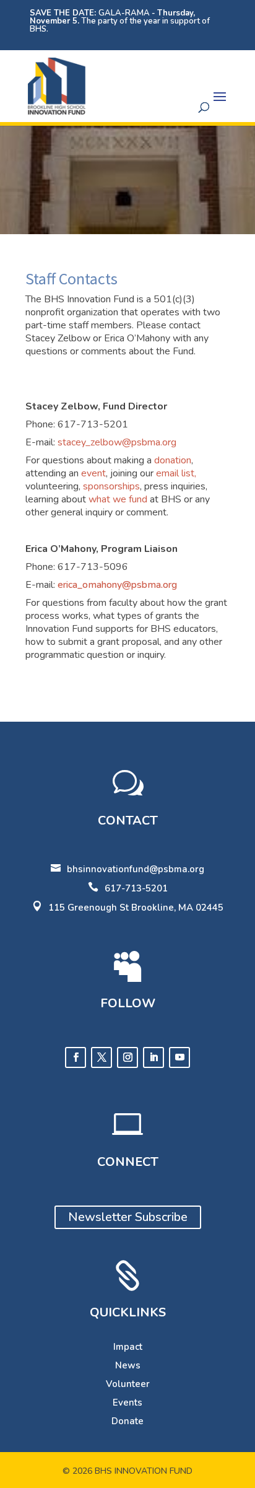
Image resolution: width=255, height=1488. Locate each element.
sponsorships (111, 486)
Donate (127, 1421)
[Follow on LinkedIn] (153, 1057)
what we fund (118, 499)
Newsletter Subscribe (128, 1217)
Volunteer (128, 1384)
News (127, 1365)
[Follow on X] (101, 1057)
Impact (127, 1347)
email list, (176, 473)
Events (127, 1402)
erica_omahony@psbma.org (117, 585)
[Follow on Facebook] (75, 1057)
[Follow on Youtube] (179, 1057)
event (93, 473)
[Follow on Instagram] (127, 1057)
